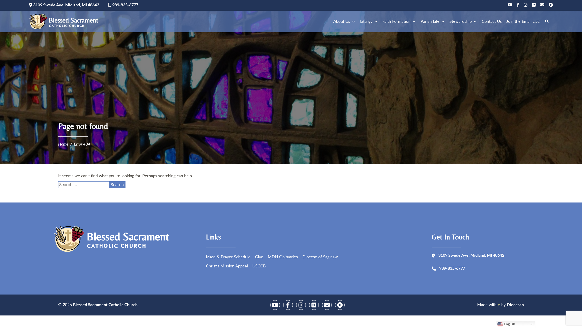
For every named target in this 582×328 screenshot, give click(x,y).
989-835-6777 (124, 5)
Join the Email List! (523, 22)
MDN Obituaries (283, 257)
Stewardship (460, 22)
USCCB (259, 266)
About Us (341, 22)
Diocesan (515, 305)
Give (259, 257)
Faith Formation (396, 22)
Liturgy (366, 22)
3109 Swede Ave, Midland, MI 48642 (65, 5)
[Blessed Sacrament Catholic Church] (65, 21)
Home (63, 144)
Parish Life (430, 22)
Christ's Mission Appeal (227, 266)
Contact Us (492, 22)
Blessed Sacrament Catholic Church (105, 305)
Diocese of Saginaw (320, 257)
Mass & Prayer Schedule (228, 257)
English (509, 324)
